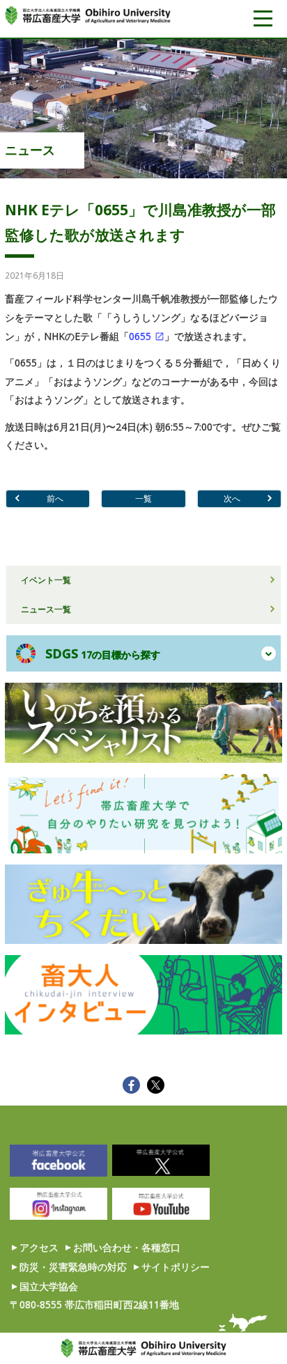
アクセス (39, 1247)
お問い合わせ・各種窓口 (126, 1247)
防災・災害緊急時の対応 (73, 1266)
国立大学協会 (49, 1286)
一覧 (143, 498)
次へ (232, 498)
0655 (140, 336)
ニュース (30, 149)
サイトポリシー (175, 1266)
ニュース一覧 (46, 608)
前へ (55, 498)
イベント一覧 (46, 579)
